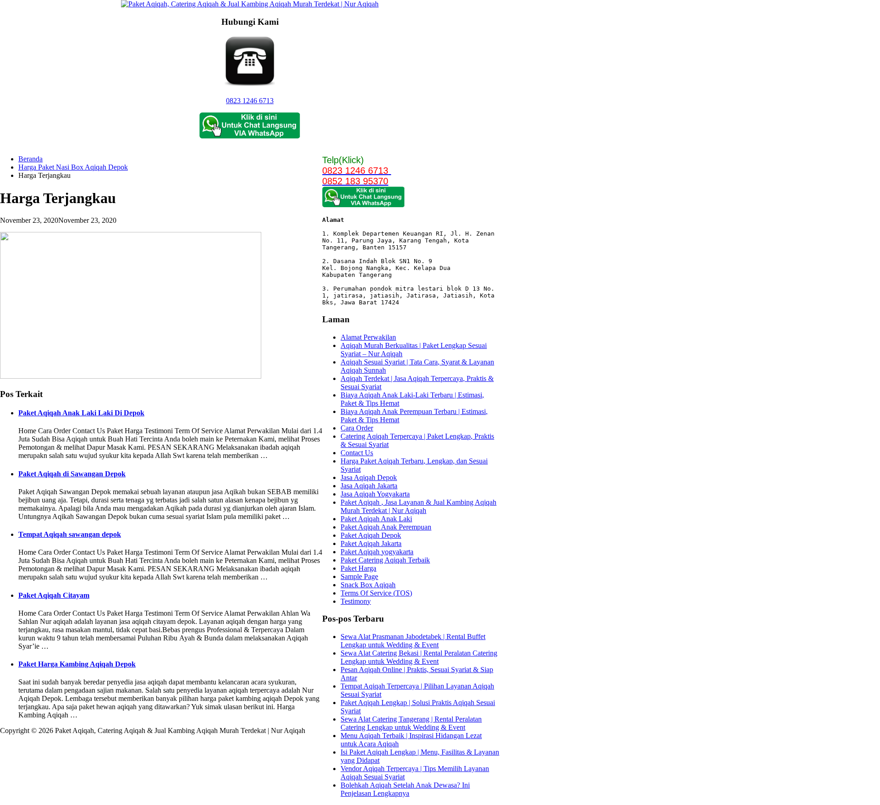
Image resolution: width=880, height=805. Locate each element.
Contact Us (357, 453)
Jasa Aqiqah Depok (369, 477)
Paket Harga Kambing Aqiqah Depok (77, 664)
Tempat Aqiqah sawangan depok (69, 534)
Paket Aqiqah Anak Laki (376, 519)
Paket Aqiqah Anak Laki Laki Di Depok (81, 413)
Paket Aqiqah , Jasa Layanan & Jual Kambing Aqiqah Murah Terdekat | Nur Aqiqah (418, 506)
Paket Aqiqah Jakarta (371, 543)
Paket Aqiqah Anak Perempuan (386, 527)
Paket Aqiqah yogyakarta (377, 552)
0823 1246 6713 (250, 101)
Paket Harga (358, 568)
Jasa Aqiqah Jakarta (369, 486)
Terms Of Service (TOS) (376, 593)
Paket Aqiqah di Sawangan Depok (72, 474)
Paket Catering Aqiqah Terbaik (385, 560)
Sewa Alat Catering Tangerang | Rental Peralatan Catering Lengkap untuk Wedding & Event (411, 723)
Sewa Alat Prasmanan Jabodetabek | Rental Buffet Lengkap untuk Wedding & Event (413, 641)
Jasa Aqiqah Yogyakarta (375, 494)
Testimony (356, 601)
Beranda (30, 159)
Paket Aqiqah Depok (371, 535)
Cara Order (357, 428)
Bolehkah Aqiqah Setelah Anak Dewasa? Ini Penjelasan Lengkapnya (405, 789)
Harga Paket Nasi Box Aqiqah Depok (73, 167)
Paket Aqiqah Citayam (53, 595)
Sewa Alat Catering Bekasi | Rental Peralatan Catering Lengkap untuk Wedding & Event (419, 657)
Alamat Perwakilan (368, 337)
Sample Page (359, 576)
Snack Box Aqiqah (368, 585)
